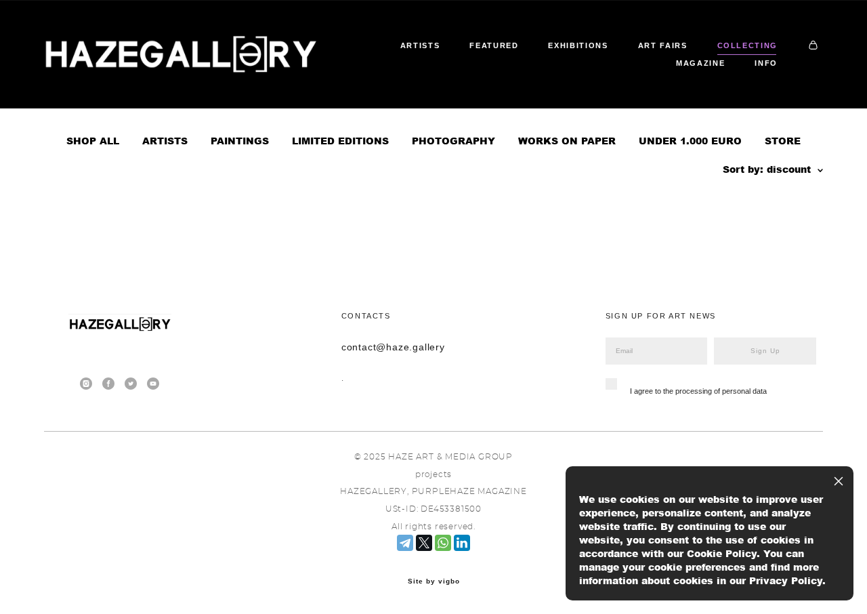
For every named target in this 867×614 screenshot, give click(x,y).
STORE (783, 140)
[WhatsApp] (443, 543)
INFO (766, 63)
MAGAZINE (700, 63)
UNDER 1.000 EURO (690, 140)
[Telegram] (405, 543)
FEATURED (493, 45)
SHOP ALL (92, 140)
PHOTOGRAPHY (453, 140)
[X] (424, 543)
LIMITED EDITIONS (340, 140)
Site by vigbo (434, 581)
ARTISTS (420, 45)
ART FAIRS (663, 45)
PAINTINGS (240, 140)
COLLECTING (747, 45)
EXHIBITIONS (578, 45)
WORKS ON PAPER (567, 140)
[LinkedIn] (462, 543)
